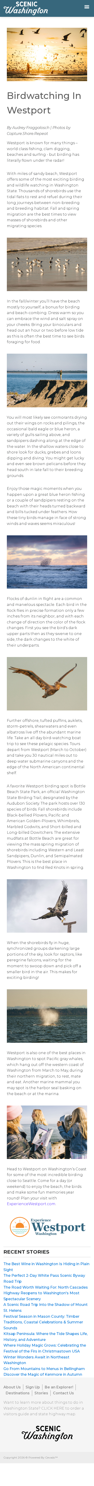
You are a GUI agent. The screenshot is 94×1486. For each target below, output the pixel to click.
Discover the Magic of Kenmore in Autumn (42, 1374)
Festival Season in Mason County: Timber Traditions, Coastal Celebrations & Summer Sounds (43, 1322)
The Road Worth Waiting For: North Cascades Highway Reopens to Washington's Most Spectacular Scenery (45, 1293)
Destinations (18, 1393)
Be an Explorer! (59, 1387)
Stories (41, 1393)
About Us (12, 1387)
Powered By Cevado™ (43, 1457)
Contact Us (63, 1393)
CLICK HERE (52, 1408)
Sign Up (33, 1387)
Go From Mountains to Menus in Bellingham (44, 1369)
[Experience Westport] (47, 1226)
